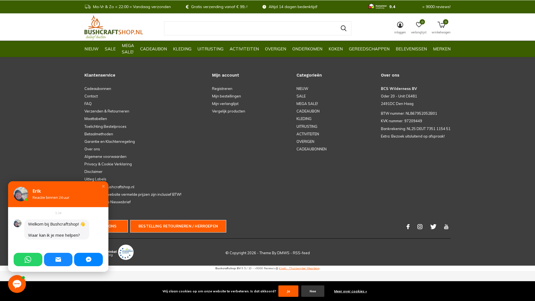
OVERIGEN (275, 49)
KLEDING (182, 49)
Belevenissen (411, 49)
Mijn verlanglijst (225, 103)
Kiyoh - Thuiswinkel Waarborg (299, 268)
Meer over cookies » (350, 291)
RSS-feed (301, 253)
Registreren (222, 88)
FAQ (88, 103)
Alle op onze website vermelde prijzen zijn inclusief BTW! (132, 194)
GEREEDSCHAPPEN (369, 49)
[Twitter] (433, 227)
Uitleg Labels (95, 179)
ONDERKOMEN (307, 49)
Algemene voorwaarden (105, 156)
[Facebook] (408, 227)
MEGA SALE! (128, 48)
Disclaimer (93, 171)
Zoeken (343, 28)
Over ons (92, 149)
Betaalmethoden (98, 134)
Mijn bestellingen (226, 96)
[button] (103, 186)
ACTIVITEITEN (244, 49)
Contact (91, 96)
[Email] (58, 259)
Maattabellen (95, 118)
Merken (442, 49)
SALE (110, 49)
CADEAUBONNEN (311, 149)
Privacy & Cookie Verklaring (108, 164)
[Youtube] (446, 227)
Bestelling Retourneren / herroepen (178, 226)
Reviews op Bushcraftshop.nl (109, 187)
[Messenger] (88, 259)
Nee (313, 291)
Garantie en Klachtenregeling (109, 141)
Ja (288, 291)
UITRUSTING (210, 49)
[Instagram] (419, 227)
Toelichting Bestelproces (105, 126)
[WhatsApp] (28, 259)
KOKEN (336, 49)
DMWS (283, 253)
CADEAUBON (153, 49)
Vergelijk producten (228, 111)
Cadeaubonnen (97, 88)
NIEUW (91, 49)
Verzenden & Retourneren (106, 111)
